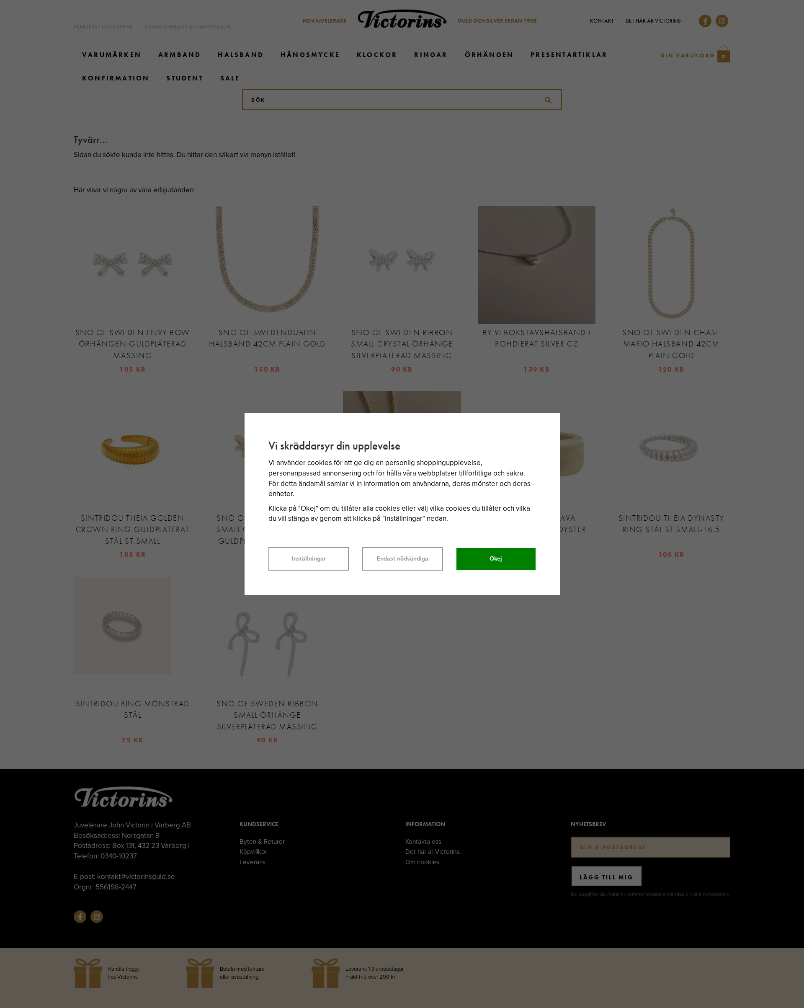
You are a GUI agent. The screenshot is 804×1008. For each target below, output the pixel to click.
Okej (496, 558)
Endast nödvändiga (402, 558)
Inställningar (309, 558)
